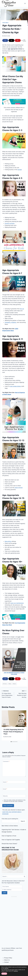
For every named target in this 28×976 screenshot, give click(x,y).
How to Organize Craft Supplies (11, 839)
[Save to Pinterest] (18, 40)
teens (14, 683)
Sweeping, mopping (10, 322)
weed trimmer (19, 487)
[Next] (23, 725)
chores (5, 683)
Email (5, 789)
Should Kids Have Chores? (9, 843)
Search (23, 821)
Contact (6, 962)
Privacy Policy (8, 958)
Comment (6, 761)
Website (5, 796)
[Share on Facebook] (5, 40)
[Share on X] (11, 40)
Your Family (5, 22)
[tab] (12, 741)
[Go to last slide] (4, 725)
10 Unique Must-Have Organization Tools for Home (7, 694)
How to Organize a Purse (9, 835)
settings (16, 971)
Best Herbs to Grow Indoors (10, 825)
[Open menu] (25, 3)
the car (22, 308)
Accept (4, 973)
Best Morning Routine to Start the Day (21, 694)
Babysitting (8, 541)
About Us (7, 960)
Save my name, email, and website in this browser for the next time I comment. (14, 800)
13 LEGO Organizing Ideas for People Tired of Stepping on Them (13, 732)
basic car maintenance (17, 603)
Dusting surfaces (10, 223)
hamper (19, 169)
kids (10, 683)
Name (5, 782)
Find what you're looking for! (10, 818)
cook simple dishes (15, 386)
